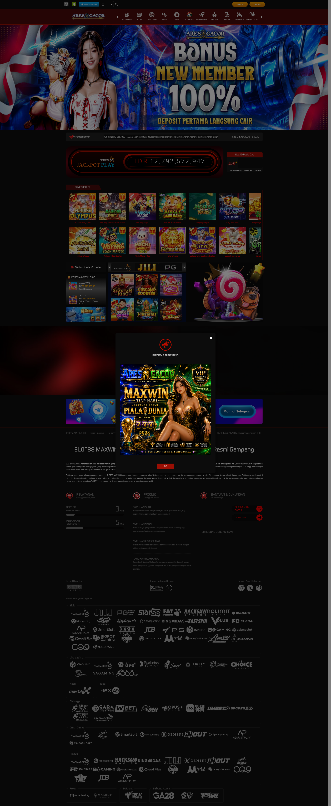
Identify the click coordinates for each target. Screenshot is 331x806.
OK (165, 466)
